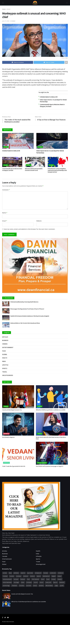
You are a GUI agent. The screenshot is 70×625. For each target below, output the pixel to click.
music (41, 582)
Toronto (21, 585)
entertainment (7, 579)
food (48, 579)
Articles (5, 337)
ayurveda (30, 573)
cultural (25, 576)
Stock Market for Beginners (8, 437)
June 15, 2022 (5, 21)
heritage (16, 582)
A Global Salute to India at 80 (48, 97)
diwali (59, 576)
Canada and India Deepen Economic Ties (12, 410)
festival (23, 579)
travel (35, 585)
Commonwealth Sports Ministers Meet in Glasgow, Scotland (12, 169)
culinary (18, 576)
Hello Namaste (10, 621)
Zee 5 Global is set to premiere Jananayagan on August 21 (49, 466)
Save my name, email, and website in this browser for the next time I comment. (29, 229)
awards (23, 573)
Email (4, 221)
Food (4, 351)
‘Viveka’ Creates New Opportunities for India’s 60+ (13, 466)
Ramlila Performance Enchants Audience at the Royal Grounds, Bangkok (29, 316)
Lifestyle (5, 365)
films (42, 579)
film (28, 579)
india (22, 582)
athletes (16, 573)
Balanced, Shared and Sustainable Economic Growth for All (33, 169)
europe (16, 579)
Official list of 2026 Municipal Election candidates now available (50, 410)
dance (38, 576)
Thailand (14, 585)
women (41, 585)
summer (62, 582)
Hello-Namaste (7, 582)
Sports (4, 368)
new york (48, 582)
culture (32, 576)
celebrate (53, 573)
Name (4, 213)
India (4, 361)
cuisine (12, 576)
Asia (10, 573)
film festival (35, 579)
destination (46, 576)
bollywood (38, 573)
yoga (56, 585)
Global (8, 9)
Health (4, 358)
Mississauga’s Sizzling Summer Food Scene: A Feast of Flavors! (27, 309)
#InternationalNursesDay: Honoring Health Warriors (24, 302)
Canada (4, 344)
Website (38, 221)
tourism (28, 585)
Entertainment (7, 347)
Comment (6, 190)
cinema (5, 576)
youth (61, 585)
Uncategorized (7, 375)
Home (3, 9)
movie (35, 582)
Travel (4, 372)
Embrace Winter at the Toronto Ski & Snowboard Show (25, 323)
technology (6, 585)
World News (49, 585)
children (60, 573)
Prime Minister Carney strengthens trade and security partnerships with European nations (57, 170)
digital (53, 576)
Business (5, 340)
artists (5, 573)
